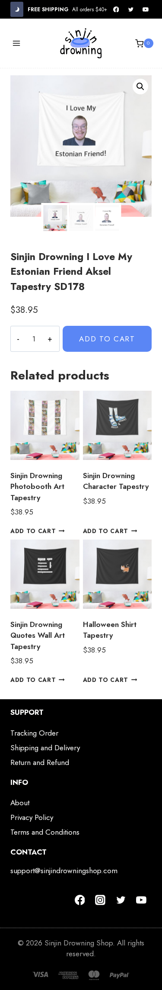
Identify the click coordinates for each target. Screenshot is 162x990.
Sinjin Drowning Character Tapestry (116, 481)
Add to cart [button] (33, 531)
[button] (140, 86)
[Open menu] (17, 43)
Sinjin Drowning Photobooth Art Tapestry (37, 486)
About (19, 802)
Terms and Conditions (44, 832)
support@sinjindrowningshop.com (64, 870)
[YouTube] (146, 9)
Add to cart (107, 339)
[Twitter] (131, 9)
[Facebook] (116, 9)
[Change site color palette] (16, 9)
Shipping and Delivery (45, 747)
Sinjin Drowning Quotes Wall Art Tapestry (37, 635)
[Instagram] (100, 900)
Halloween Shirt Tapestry (110, 630)
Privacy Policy (31, 817)
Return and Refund (39, 762)
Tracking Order (34, 733)
